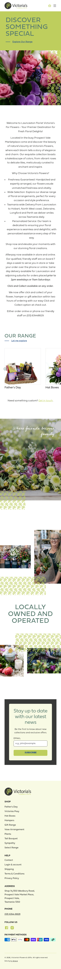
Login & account (13, 865)
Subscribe (30, 753)
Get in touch (45, 400)
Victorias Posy (12, 811)
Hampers (9, 820)
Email (17, 738)
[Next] (57, 369)
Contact (9, 860)
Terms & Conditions (14, 874)
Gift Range (10, 825)
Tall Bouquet (11, 839)
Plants (8, 834)
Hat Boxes (52, 387)
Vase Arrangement (14, 829)
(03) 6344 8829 (12, 914)
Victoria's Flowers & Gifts (21, 958)
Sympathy (10, 843)
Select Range (11, 848)
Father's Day (13, 387)
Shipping (9, 869)
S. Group (14, 961)
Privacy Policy (12, 878)
